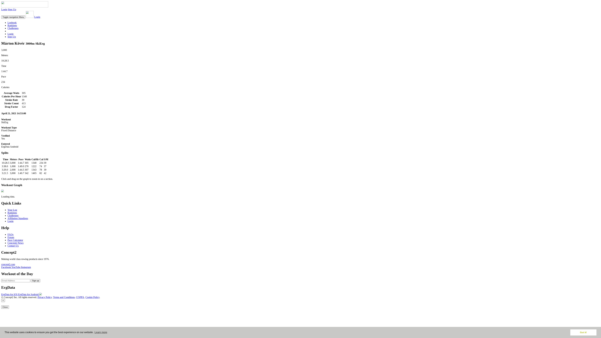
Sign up (35, 280)
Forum (11, 237)
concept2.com (8, 264)
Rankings (12, 25)
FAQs (10, 234)
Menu (13, 17)
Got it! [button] (583, 332)
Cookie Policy (92, 297)
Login (4, 9)
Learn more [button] (101, 332)
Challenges (13, 28)
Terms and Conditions (64, 297)
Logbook (12, 22)
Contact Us (13, 245)
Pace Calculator (15, 240)
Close (5, 307)
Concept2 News (15, 243)
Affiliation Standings (18, 218)
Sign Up (12, 9)
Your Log (12, 210)
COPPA (80, 297)
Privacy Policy (45, 297)
